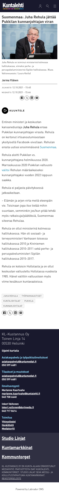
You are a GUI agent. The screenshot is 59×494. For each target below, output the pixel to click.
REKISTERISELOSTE (11, 478)
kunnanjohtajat (13, 306)
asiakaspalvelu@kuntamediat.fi (19, 361)
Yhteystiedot (9, 421)
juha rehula (10, 296)
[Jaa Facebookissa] (22, 98)
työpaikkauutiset (32, 296)
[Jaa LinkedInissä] (31, 98)
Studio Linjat (13, 438)
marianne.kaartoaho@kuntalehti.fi (21, 393)
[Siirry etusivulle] (13, 6)
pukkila (28, 301)
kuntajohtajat (11, 301)
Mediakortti (8, 428)
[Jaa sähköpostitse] (36, 98)
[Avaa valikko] (40, 6)
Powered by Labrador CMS (30, 489)
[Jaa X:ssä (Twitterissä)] (27, 98)
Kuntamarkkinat (17, 447)
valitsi (6, 170)
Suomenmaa (48, 147)
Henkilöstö (8, 425)
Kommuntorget (16, 456)
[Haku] (47, 6)
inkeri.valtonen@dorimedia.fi (18, 407)
